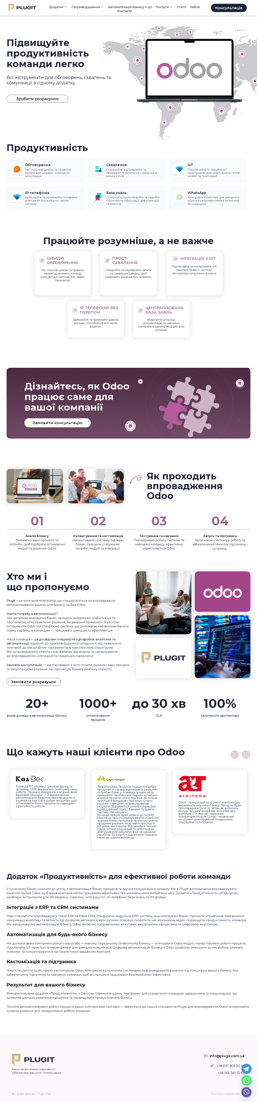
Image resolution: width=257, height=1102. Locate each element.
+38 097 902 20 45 (230, 1066)
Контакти (124, 11)
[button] (234, 754)
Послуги (162, 7)
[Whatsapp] (246, 1080)
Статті (181, 7)
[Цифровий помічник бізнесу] (212, 1066)
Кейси (195, 7)
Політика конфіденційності (228, 1093)
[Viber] (246, 1092)
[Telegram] (246, 1069)
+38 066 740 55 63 (231, 1073)
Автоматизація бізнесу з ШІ (130, 7)
